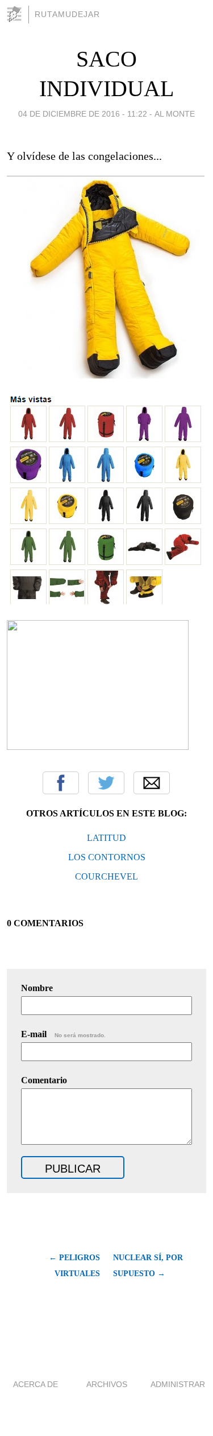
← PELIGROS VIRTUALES (74, 1265)
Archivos (106, 1384)
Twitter (106, 782)
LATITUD (106, 838)
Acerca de (35, 1384)
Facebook (61, 782)
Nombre (37, 988)
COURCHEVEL (106, 876)
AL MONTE (174, 113)
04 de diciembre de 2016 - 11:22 (82, 113)
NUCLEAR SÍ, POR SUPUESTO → (148, 1265)
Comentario (44, 1080)
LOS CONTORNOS (106, 857)
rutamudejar (67, 14)
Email (151, 782)
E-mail (63, 1034)
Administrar (178, 1384)
